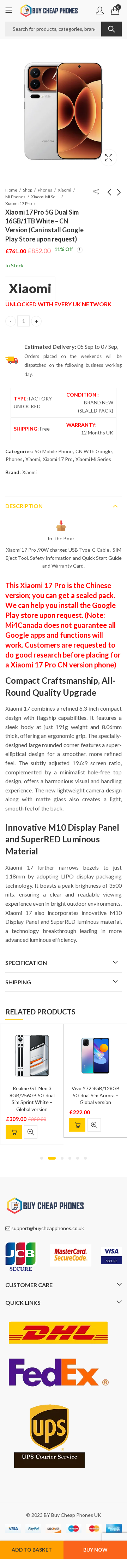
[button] (42, 1158)
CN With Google (93, 451)
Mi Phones (15, 196)
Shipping (18, 982)
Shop (27, 190)
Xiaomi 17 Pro (18, 203)
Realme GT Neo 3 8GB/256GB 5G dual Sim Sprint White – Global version (32, 1098)
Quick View (30, 1132)
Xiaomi (64, 190)
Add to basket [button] (14, 1132)
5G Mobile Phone (54, 451)
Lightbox (109, 157)
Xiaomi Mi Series (45, 196)
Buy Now (95, 1550)
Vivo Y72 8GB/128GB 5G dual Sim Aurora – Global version (96, 1095)
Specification (26, 962)
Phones (45, 190)
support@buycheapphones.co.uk (47, 1228)
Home (11, 190)
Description (24, 505)
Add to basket (32, 1550)
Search (111, 29)
